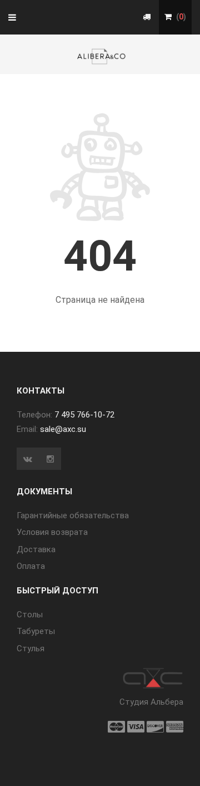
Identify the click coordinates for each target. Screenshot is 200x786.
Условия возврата (52, 532)
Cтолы (30, 615)
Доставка (36, 549)
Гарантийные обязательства (73, 515)
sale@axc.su (63, 429)
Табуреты (36, 631)
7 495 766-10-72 (84, 415)
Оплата (31, 566)
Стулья (30, 648)
